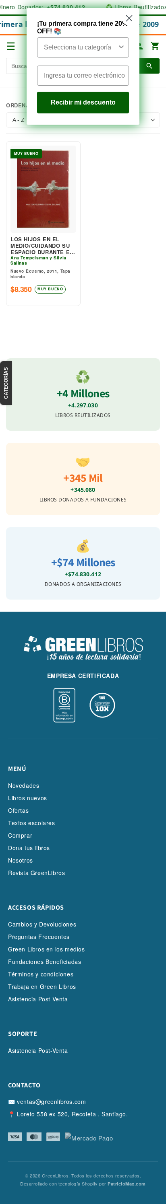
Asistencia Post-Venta (38, 999)
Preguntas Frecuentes (39, 937)
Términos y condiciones (40, 974)
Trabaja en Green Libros (42, 986)
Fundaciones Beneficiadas (44, 961)
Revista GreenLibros (36, 873)
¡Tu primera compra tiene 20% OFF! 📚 (82, 27)
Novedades (23, 785)
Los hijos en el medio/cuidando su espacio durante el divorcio (41, 245)
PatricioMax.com (127, 1184)
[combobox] (80, 47)
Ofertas (18, 810)
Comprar (20, 835)
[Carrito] (155, 46)
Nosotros (20, 860)
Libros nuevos (27, 798)
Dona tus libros (29, 848)
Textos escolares (31, 823)
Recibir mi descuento (83, 102)
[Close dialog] (129, 18)
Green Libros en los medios (46, 949)
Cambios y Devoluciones (42, 924)
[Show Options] (121, 47)
